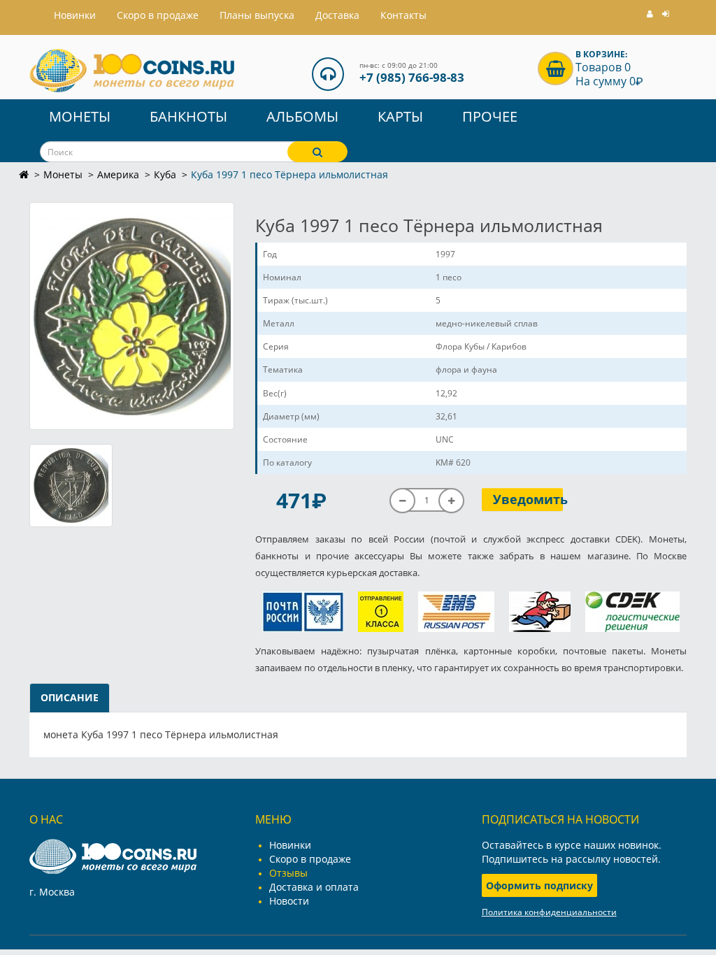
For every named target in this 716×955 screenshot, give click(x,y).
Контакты (403, 15)
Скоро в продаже (158, 15)
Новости (289, 900)
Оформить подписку (539, 885)
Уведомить (528, 499)
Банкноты (188, 116)
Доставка (337, 15)
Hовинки (75, 15)
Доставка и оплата (314, 886)
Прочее (489, 116)
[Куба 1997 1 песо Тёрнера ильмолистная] (131, 316)
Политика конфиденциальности (549, 912)
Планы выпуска (257, 15)
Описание (70, 697)
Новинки (290, 845)
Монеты (79, 116)
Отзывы (288, 872)
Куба (165, 174)
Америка (118, 174)
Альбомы (302, 116)
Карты (400, 116)
